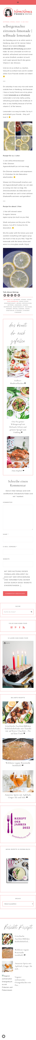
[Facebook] (20, 627)
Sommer (9, 308)
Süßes (12, 22)
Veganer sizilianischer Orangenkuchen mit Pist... (23, 981)
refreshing (8, 307)
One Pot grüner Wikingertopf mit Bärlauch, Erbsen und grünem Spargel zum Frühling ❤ (18, 426)
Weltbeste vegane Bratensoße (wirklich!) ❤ (18, 764)
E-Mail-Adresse (10, 546)
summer (21, 308)
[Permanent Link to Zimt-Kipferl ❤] (18, 467)
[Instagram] (12, 627)
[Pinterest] (16, 627)
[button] (18, 2)
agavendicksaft (10, 303)
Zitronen (18, 310)
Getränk (11, 305)
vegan (27, 308)
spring (15, 308)
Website (6, 559)
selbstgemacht (18, 307)
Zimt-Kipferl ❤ (18, 470)
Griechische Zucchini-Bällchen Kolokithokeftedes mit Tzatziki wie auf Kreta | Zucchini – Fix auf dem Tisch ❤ (18, 730)
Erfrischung (27, 303)
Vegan (18, 22)
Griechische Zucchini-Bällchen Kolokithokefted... (22, 939)
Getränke (6, 22)
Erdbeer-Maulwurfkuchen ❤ (18, 381)
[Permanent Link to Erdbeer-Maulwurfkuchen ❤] (18, 377)
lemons (25, 305)
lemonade (18, 305)
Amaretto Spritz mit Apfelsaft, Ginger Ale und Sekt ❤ (18, 796)
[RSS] (24, 627)
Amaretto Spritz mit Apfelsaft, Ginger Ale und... (23, 966)
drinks (19, 303)
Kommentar (7, 502)
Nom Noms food (18, 12)
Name (5, 534)
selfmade (28, 307)
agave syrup (23, 301)
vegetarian (10, 310)
